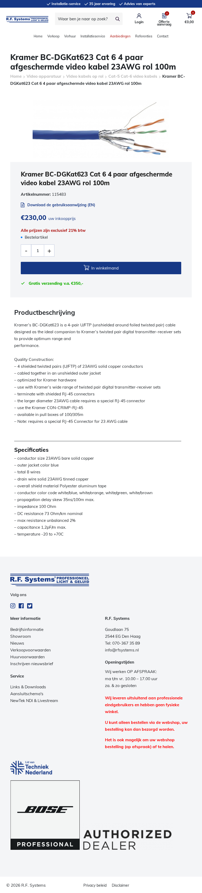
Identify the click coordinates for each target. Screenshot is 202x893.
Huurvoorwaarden (27, 656)
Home (38, 36)
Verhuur (70, 36)
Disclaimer (120, 885)
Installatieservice (92, 36)
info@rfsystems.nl (122, 649)
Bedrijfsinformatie (26, 629)
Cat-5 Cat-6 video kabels (132, 76)
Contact (162, 36)
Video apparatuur (44, 76)
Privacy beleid (95, 885)
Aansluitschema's (26, 693)
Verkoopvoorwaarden (30, 649)
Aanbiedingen (120, 36)
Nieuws (17, 643)
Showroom (20, 636)
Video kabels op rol (84, 76)
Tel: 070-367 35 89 (122, 643)
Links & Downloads (28, 686)
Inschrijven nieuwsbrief (31, 663)
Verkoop (53, 36)
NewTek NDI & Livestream (34, 700)
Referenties (143, 36)
